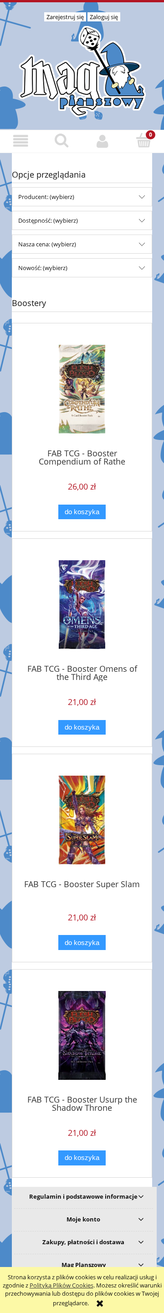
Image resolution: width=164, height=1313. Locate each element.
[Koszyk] (143, 140)
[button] (20, 141)
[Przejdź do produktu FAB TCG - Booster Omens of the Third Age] (82, 604)
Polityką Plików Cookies (61, 1285)
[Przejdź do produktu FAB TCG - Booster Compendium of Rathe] (82, 389)
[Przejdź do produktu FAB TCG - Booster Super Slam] (82, 820)
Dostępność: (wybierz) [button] (48, 220)
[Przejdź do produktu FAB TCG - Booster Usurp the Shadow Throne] (82, 1035)
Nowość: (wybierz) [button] (42, 268)
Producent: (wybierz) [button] (46, 197)
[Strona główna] (82, 70)
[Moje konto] (102, 141)
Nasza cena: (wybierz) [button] (47, 244)
